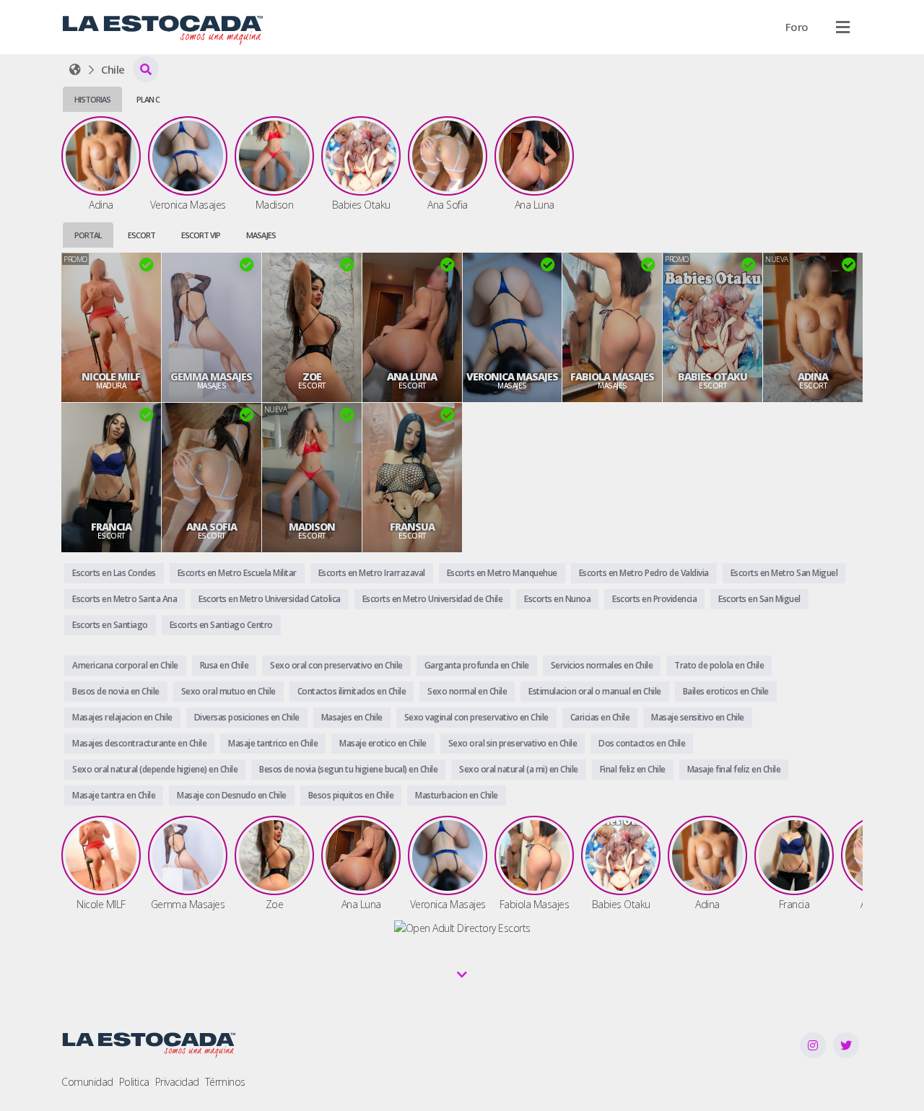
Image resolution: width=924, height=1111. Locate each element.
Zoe (311, 377)
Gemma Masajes (211, 377)
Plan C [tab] (148, 99)
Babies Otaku (712, 377)
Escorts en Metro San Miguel (784, 573)
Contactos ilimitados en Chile (351, 691)
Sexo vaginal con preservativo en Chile (476, 717)
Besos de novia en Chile (116, 691)
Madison (312, 527)
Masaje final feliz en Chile (734, 769)
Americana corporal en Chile (125, 665)
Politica (134, 1082)
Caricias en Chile (600, 717)
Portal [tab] (88, 235)
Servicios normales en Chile (602, 665)
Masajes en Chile (352, 717)
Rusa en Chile (224, 665)
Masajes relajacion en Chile (122, 717)
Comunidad (87, 1082)
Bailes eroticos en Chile (726, 691)
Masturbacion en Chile (456, 795)
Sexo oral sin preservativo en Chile (513, 743)
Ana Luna (412, 377)
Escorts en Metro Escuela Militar (237, 573)
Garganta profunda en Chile (476, 665)
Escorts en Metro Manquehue (502, 573)
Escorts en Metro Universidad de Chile (432, 599)
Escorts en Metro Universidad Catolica (270, 599)
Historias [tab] (92, 99)
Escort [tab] (141, 235)
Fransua (412, 527)
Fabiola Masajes (612, 377)
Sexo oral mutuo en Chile (228, 691)
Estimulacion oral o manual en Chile (594, 691)
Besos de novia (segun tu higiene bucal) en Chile (348, 769)
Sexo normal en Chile (467, 691)
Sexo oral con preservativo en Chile (336, 665)
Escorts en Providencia (654, 599)
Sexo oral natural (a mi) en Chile (518, 769)
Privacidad (177, 1082)
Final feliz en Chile (633, 769)
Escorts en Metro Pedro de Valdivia (644, 573)
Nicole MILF (111, 377)
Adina (813, 377)
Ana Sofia (211, 527)
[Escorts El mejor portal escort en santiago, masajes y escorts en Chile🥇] (75, 69)
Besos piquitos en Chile (351, 795)
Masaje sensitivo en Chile (697, 717)
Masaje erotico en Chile (383, 743)
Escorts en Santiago (110, 625)
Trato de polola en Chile (719, 665)
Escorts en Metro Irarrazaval (371, 573)
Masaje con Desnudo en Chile (232, 795)
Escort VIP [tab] (200, 235)
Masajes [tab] (261, 235)
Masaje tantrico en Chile (273, 743)
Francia (111, 527)
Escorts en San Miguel (759, 599)
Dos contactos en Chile (641, 743)
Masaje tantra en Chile (113, 795)
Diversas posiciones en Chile (247, 717)
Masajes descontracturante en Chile (139, 743)
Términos (225, 1082)
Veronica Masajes (512, 377)
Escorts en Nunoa (557, 599)
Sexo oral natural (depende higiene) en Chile (154, 769)
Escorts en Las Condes (114, 573)
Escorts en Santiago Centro (221, 625)
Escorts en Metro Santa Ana (124, 599)
